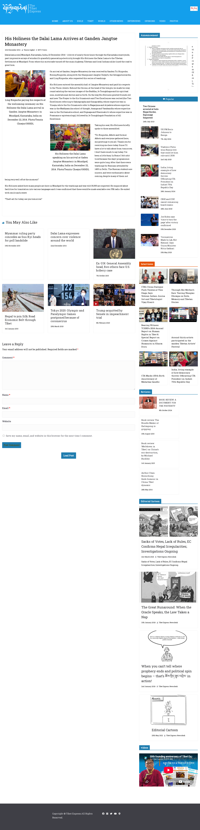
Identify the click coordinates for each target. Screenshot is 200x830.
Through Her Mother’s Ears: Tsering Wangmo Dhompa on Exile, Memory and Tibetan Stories (182, 295)
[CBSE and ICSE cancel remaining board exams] (150, 202)
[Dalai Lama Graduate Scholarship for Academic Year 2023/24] (165, 78)
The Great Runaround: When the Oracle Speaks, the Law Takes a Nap (166, 612)
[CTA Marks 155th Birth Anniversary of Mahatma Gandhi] (153, 358)
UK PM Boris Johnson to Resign (167, 132)
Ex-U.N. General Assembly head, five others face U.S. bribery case (113, 266)
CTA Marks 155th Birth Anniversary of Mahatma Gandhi (152, 378)
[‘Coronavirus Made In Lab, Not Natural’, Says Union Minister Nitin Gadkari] (150, 240)
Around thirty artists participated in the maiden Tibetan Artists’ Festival (183, 342)
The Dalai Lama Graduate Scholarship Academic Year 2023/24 (166, 50)
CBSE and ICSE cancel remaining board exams (169, 202)
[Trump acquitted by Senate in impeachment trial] (114, 285)
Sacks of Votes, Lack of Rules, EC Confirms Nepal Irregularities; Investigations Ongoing (166, 546)
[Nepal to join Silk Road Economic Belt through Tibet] (23, 285)
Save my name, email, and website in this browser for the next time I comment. (49, 435)
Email (6, 408)
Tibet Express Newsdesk (166, 557)
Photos (174, 21)
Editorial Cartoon (165, 730)
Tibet (90, 21)
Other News (116, 21)
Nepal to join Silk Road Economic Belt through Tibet (20, 320)
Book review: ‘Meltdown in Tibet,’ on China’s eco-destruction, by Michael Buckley (150, 451)
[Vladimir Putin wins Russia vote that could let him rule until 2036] (150, 150)
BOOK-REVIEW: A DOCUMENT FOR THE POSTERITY (167, 402)
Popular (170, 99)
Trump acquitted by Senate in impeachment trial (112, 314)
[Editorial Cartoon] (168, 709)
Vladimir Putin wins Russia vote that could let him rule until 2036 (169, 151)
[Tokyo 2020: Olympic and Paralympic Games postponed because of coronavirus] (69, 285)
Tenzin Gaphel (29, 50)
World (101, 21)
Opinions (150, 21)
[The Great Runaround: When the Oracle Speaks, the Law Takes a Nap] (168, 587)
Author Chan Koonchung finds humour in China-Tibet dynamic (149, 478)
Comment (8, 357)
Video (162, 21)
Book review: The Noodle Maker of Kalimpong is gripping (150, 425)
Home (55, 21)
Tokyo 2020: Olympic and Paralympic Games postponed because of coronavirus (67, 316)
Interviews (133, 21)
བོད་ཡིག (194, 8)
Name (6, 394)
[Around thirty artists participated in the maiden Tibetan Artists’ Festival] (183, 314)
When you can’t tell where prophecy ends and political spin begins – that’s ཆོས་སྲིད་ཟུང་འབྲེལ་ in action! (166, 673)
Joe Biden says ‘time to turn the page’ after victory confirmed (169, 221)
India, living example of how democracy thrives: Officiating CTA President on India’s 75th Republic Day (168, 177)
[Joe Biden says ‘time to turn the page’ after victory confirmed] (150, 220)
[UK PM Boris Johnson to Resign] (150, 132)
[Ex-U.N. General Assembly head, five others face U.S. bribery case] (114, 230)
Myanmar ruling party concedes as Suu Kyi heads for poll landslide (23, 237)
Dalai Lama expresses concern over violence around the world (66, 237)
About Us (67, 21)
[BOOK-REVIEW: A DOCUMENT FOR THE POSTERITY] (148, 406)
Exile (80, 21)
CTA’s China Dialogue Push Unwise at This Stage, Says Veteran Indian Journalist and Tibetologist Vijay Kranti (153, 294)
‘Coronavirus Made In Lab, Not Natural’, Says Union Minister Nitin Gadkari (169, 243)
